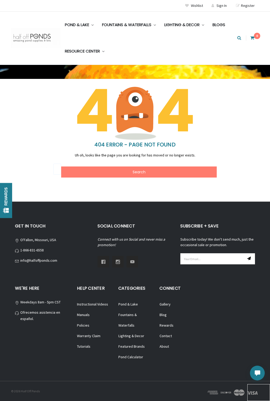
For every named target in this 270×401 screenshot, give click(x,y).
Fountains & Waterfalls (127, 24)
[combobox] (57, 169)
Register (248, 5)
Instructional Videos (92, 304)
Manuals (83, 314)
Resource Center (83, 51)
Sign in (221, 5)
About (164, 346)
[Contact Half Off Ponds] (257, 373)
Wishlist (196, 5)
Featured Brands (131, 346)
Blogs (219, 24)
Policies (83, 325)
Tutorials (83, 346)
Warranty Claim (88, 335)
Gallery (165, 304)
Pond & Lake (77, 24)
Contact (166, 335)
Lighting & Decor (182, 24)
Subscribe (249, 258)
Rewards (166, 325)
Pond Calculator (130, 357)
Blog (163, 314)
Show (6, 200)
